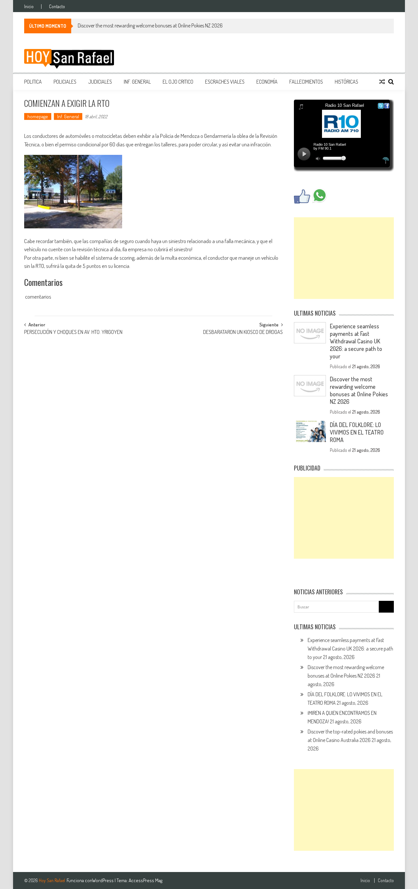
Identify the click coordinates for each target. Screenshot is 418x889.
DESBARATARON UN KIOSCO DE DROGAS (243, 332)
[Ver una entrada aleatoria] (382, 81)
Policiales (65, 81)
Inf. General (137, 81)
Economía (267, 81)
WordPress (103, 880)
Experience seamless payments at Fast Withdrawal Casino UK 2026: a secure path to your (356, 341)
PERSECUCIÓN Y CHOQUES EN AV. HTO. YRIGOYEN (73, 332)
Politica (33, 81)
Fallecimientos (306, 81)
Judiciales (100, 81)
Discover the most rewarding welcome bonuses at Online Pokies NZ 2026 (150, 25)
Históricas (346, 81)
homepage (37, 116)
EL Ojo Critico (178, 81)
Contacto (57, 6)
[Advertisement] (344, 258)
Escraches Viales (225, 81)
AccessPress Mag (145, 880)
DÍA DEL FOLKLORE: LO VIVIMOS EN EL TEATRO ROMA (357, 432)
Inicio (29, 6)
